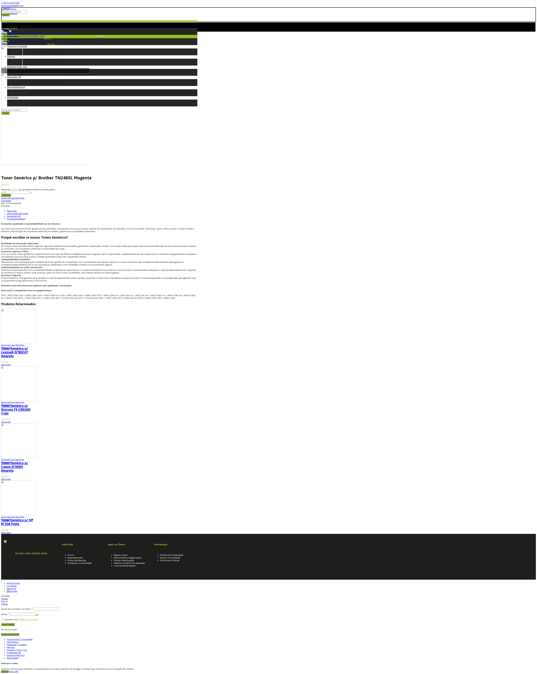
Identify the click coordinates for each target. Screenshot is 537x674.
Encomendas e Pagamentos (128, 557)
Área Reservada (75, 557)
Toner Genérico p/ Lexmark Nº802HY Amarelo (14, 352)
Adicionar (6, 195)
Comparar (6, 200)
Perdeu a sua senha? (28, 619)
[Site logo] (9, 9)
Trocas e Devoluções (124, 560)
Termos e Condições (170, 557)
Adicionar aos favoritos (12, 198)
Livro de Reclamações (125, 565)
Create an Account (10, 634)
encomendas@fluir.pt (12, 5)
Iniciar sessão (8, 624)
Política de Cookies (169, 560)
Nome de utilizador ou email (17, 609)
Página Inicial (120, 555)
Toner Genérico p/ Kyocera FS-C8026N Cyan (15, 409)
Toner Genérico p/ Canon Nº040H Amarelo (14, 466)
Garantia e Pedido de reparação (129, 563)
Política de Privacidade (171, 555)
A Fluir (70, 555)
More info (13, 671)
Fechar (4, 598)
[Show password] (37, 614)
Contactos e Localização (79, 563)
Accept (5, 671)
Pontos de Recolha (76, 560)
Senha (5, 614)
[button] (45, 167)
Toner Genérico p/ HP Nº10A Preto (17, 522)
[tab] (12, 211)
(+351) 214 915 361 (10, 3)
